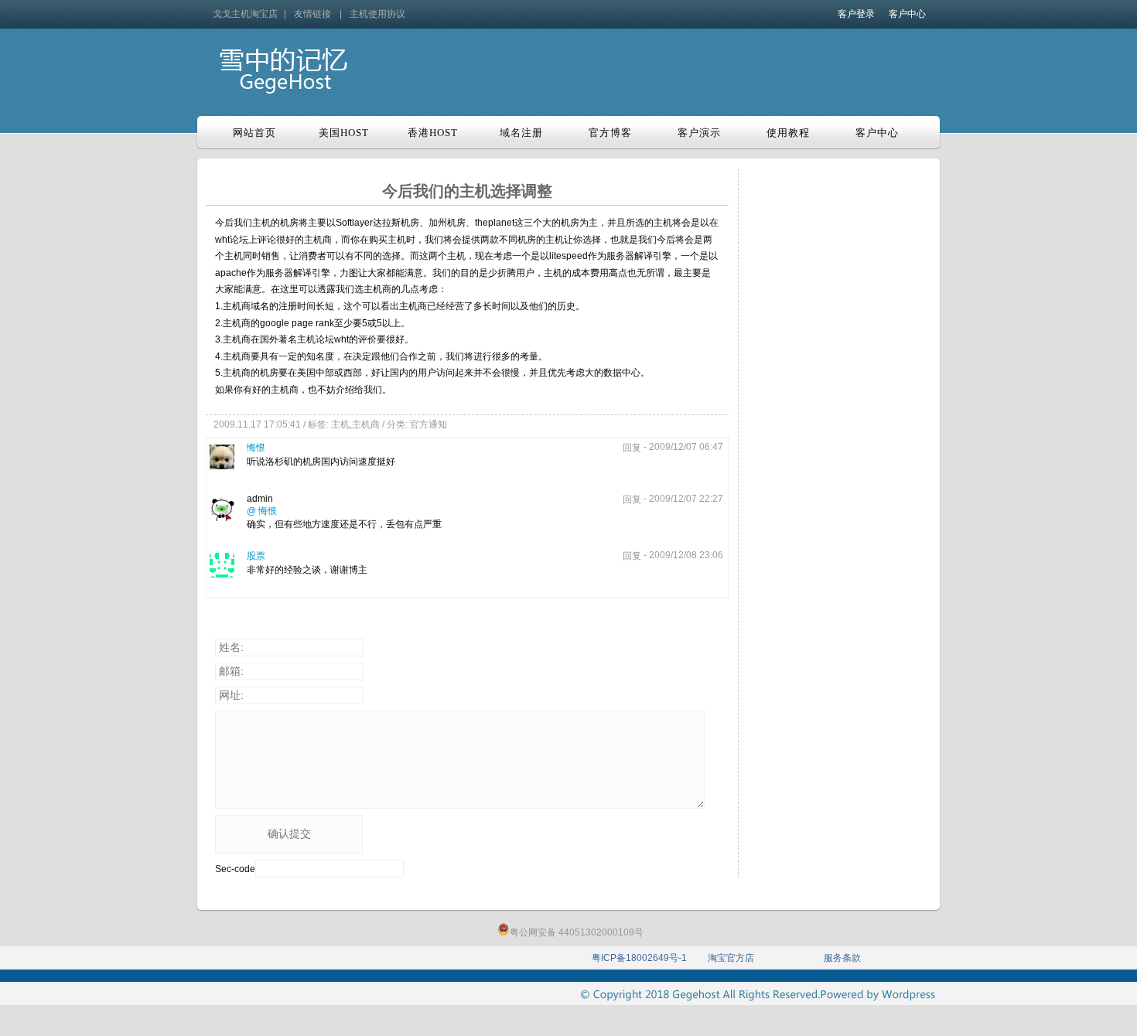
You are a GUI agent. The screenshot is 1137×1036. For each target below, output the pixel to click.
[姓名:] (386, 647)
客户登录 (856, 14)
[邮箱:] (386, 671)
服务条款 (842, 958)
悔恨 (256, 447)
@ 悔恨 (262, 511)
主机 (340, 424)
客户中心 (907, 14)
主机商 (366, 424)
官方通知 (428, 424)
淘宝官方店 (731, 958)
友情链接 (312, 14)
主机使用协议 (377, 14)
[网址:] (386, 695)
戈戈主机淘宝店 (245, 14)
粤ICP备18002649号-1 (639, 958)
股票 (256, 555)
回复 (632, 447)
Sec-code (235, 869)
